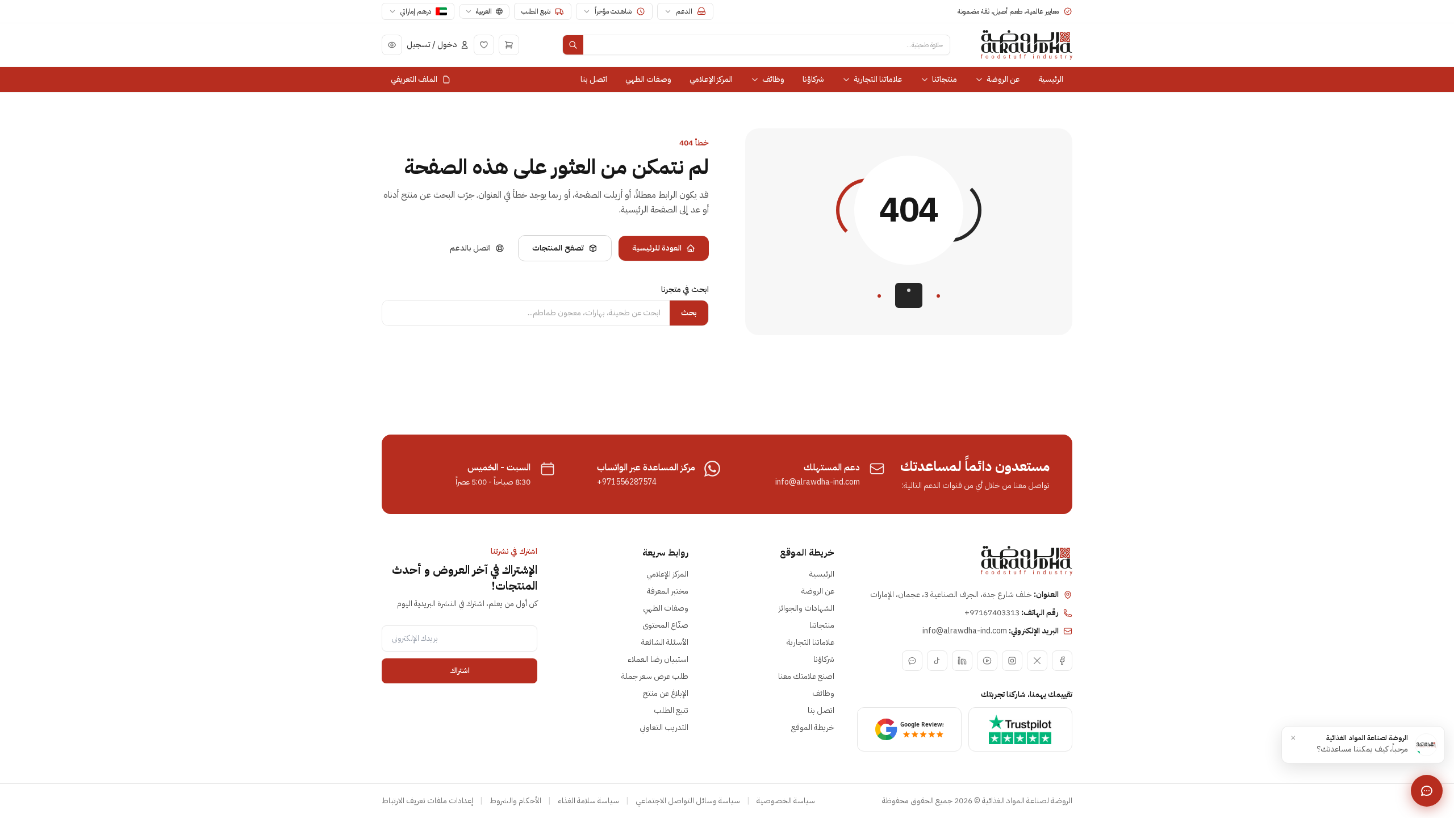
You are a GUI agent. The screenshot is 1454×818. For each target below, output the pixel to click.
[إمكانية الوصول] (392, 45)
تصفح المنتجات (557, 248)
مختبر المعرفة (667, 591)
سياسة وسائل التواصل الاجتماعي (688, 801)
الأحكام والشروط (515, 801)
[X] (1037, 660)
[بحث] (573, 45)
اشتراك (460, 671)
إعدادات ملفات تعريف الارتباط (427, 801)
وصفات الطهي (648, 79)
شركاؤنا (813, 79)
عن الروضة (1003, 79)
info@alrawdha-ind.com (817, 482)
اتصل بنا (593, 79)
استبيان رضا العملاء (658, 659)
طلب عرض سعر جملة (654, 676)
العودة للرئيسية (657, 248)
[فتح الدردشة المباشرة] (1427, 791)
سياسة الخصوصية (786, 801)
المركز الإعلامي (711, 79)
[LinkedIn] (962, 660)
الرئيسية (1050, 79)
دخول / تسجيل (432, 45)
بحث (689, 313)
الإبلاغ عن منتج (665, 693)
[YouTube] (987, 660)
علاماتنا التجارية (878, 79)
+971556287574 (627, 482)
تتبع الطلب (671, 710)
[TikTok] (937, 660)
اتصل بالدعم (470, 248)
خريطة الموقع (812, 727)
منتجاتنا (944, 79)
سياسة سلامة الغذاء (588, 801)
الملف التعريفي (414, 79)
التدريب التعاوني (664, 727)
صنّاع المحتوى (665, 625)
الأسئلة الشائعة (664, 642)
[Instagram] (1012, 660)
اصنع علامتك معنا (806, 676)
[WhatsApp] (912, 660)
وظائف (773, 79)
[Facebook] (1062, 660)
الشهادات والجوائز (806, 608)
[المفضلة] (484, 45)
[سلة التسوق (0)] (509, 45)
